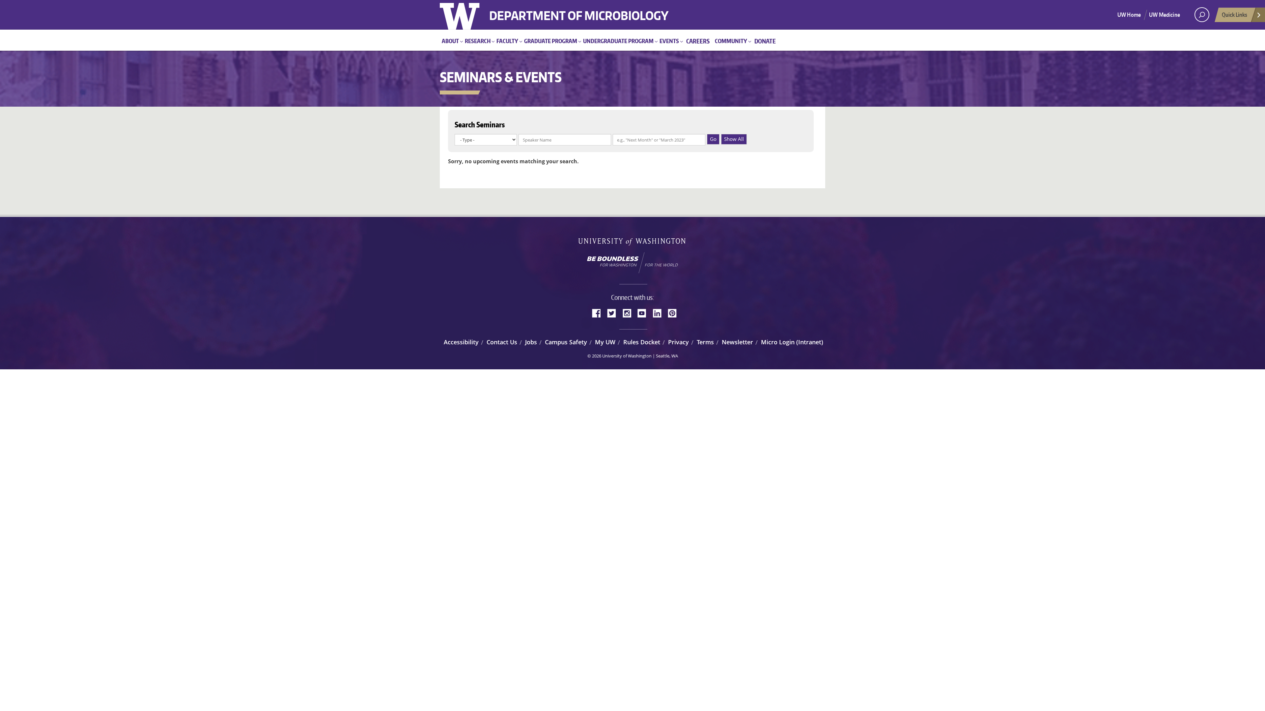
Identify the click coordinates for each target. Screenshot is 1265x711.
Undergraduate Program (618, 40)
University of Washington (466, 15)
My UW (605, 342)
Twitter (614, 312)
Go (713, 139)
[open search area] (1202, 14)
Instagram (629, 312)
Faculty (507, 40)
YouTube (644, 312)
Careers (698, 41)
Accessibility (461, 342)
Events (669, 40)
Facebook (599, 312)
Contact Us (502, 342)
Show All (734, 139)
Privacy (678, 342)
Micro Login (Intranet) (792, 342)
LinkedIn (659, 312)
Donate (765, 41)
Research (478, 40)
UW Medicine (1164, 14)
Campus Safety (566, 342)
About (450, 40)
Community (731, 40)
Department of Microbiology (579, 10)
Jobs (531, 342)
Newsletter (737, 342)
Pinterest (675, 312)
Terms (705, 342)
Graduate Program (550, 40)
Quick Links (1234, 14)
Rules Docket (641, 342)
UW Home (1129, 14)
